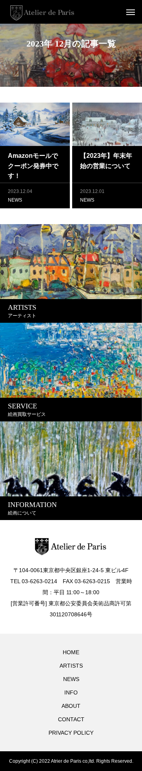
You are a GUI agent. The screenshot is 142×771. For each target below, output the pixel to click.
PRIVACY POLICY (71, 732)
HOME (71, 652)
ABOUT (71, 706)
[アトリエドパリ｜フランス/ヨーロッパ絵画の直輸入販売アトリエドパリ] (42, 12)
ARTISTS (71, 665)
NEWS (15, 200)
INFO (71, 692)
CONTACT (71, 719)
